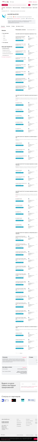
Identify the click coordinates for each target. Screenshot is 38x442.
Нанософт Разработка (17, 18)
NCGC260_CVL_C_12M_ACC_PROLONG (21, 45)
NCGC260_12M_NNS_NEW (19, 246)
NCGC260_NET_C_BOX (19, 212)
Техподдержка (19, 426)
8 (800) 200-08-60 (5, 422)
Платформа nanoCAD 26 (6, 50)
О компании (28, 425)
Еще (16, 196)
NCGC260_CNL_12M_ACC (19, 143)
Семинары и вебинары (29, 420)
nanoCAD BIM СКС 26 (5, 55)
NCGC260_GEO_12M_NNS (19, 268)
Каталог (18, 419)
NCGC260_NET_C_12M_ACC (19, 129)
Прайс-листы (19, 420)
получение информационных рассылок (29, 387)
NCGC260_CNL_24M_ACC (19, 333)
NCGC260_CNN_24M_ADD (19, 340)
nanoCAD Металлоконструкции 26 (7, 53)
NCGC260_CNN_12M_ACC (19, 156)
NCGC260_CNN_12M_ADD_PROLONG (20, 80)
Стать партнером (28, 422)
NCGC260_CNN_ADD (18, 177)
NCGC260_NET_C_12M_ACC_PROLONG (21, 59)
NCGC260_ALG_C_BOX (19, 225)
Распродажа (28, 419)
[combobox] (31, 29)
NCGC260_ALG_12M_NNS (19, 312)
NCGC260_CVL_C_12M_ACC (19, 103)
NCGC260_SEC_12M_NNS (19, 297)
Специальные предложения (19, 424)
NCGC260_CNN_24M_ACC (19, 346)
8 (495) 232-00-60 (5, 421)
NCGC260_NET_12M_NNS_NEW (20, 290)
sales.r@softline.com (35, 5)
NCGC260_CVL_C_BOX (19, 199)
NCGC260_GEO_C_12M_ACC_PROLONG (21, 52)
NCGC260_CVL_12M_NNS (19, 253)
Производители (19, 422)
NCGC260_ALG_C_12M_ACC (19, 116)
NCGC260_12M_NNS (18, 238)
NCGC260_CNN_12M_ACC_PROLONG (20, 88)
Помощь (36, 420)
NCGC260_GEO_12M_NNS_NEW (20, 276)
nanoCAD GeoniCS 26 (5, 48)
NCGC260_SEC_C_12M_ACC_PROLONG (21, 66)
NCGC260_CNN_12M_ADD (19, 150)
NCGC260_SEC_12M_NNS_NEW (20, 305)
